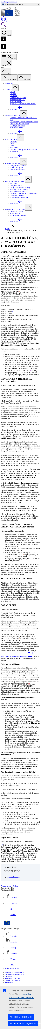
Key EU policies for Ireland (19, 124)
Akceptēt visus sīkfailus (21, 1017)
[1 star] (5, 870)
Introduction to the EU (17, 100)
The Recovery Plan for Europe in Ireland (24, 122)
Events (12, 146)
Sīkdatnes (8, 976)
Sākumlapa (9, 83)
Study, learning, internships (19, 197)
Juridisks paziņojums (12, 980)
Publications (14, 152)
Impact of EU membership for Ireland (23, 104)
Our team (13, 94)
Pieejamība (9, 982)
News (12, 144)
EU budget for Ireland (17, 126)
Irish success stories (16, 128)
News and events (11, 139)
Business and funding (12, 163)
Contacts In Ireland (16, 211)
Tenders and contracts (17, 169)
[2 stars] (7, 870)
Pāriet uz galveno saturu (9, 2)
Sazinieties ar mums (12, 969)
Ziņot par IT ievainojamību (14, 972)
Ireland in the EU (16, 102)
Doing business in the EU (18, 166)
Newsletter (13, 142)
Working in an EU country (19, 189)
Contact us (13, 96)
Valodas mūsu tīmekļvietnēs (14, 974)
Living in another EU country (20, 187)
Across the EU (15, 213)
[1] (13, 311)
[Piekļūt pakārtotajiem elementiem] (15, 88)
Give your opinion (16, 185)
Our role (12, 92)
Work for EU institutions (18, 191)
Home (7, 229)
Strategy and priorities (12, 115)
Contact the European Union (15, 209)
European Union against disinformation (23, 150)
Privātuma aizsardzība (12, 978)
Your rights (13, 184)
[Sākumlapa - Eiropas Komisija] (10, 15)
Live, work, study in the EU (15, 181)
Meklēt (3, 29)
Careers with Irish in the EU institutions (23, 193)
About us (8, 89)
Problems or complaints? (18, 215)
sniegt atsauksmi (14, 877)
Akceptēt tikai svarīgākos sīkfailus (24, 1023)
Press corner (14, 148)
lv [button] (6, 21)
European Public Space (18, 98)
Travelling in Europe (17, 195)
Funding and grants (16, 168)
